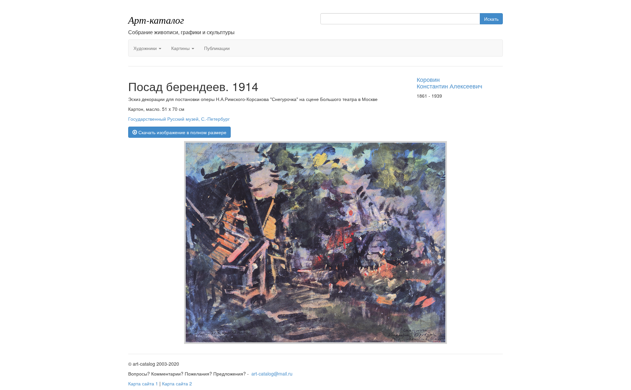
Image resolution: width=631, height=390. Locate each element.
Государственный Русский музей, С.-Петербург (179, 118)
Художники (145, 48)
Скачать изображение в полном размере (181, 132)
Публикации (217, 48)
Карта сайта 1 (143, 383)
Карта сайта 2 (177, 383)
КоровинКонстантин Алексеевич (449, 82)
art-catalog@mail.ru (271, 373)
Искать (491, 18)
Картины (181, 48)
